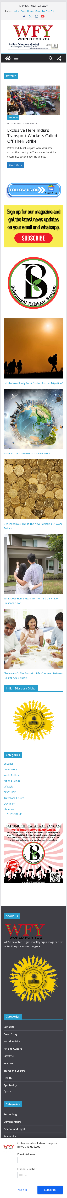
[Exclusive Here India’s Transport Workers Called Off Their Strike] (33, 100)
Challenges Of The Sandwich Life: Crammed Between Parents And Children (33, 675)
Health (8, 1078)
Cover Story (10, 769)
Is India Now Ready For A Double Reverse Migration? (33, 383)
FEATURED (10, 792)
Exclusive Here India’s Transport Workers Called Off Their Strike (32, 135)
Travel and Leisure (14, 798)
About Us (9, 809)
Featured (9, 1063)
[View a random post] (59, 58)
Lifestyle (8, 786)
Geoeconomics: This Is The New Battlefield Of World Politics (33, 526)
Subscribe (50, 1189)
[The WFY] (8, 58)
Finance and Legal (14, 1129)
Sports (7, 1091)
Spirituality (10, 1085)
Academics (10, 1136)
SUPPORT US (14, 814)
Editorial (8, 763)
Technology (10, 1114)
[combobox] (24, 1175)
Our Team (9, 803)
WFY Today (13, 117)
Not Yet (22, 1189)
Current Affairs (12, 1121)
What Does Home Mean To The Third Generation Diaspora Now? (35, 13)
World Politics (11, 775)
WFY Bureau (31, 123)
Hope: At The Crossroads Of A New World (27, 453)
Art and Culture (12, 780)
